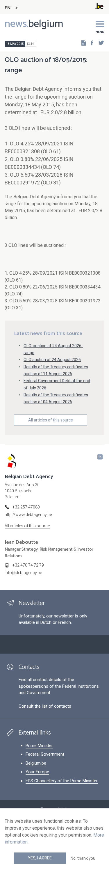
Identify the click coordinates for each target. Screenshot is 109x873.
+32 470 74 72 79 (28, 565)
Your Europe (37, 771)
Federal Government (45, 754)
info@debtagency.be (23, 572)
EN (8, 8)
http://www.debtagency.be (28, 514)
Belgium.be (36, 763)
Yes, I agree (40, 858)
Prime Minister (39, 745)
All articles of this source (50, 420)
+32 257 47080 (26, 507)
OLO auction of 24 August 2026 (52, 359)
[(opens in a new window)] (90, 43)
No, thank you (83, 858)
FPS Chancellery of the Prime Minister (62, 780)
